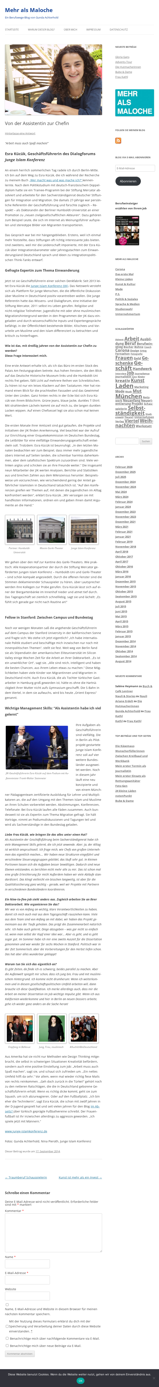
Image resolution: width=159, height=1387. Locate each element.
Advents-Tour (123, 62)
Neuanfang (131, 400)
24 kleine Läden (125, 791)
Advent (119, 339)
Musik (128, 391)
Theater (129, 417)
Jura (134, 376)
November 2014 (125, 646)
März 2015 (121, 626)
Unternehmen (144, 417)
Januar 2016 (123, 576)
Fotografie (137, 353)
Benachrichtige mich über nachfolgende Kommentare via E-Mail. (55, 1338)
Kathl (119, 721)
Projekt (137, 403)
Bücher (129, 347)
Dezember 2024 (125, 482)
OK (81, 1380)
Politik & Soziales (126, 299)
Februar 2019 (123, 541)
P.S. (117, 294)
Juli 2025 (120, 477)
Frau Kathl (121, 77)
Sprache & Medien (127, 304)
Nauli (143, 696)
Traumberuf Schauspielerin (26, 1177)
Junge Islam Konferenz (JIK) (49, 286)
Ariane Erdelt (124, 701)
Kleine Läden (124, 279)
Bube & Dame (123, 72)
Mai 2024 (121, 492)
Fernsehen (122, 354)
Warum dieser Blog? (41, 29)
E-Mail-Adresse (16, 1273)
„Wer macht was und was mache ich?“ (56, 180)
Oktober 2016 (124, 566)
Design (134, 350)
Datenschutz (119, 29)
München (128, 396)
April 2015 (121, 621)
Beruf (130, 343)
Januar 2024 (123, 507)
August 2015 (123, 601)
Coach (147, 347)
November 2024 (125, 487)
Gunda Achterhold (127, 711)
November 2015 (125, 586)
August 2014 (123, 661)
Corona (120, 269)
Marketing (141, 387)
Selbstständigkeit (130, 410)
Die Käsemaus (124, 746)
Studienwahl (123, 309)
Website (10, 1289)
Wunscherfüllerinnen (130, 751)
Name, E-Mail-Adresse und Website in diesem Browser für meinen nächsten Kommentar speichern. (51, 1311)
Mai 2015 (121, 616)
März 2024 (121, 497)
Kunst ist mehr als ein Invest (80, 1177)
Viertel (132, 421)
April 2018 (121, 551)
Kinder (141, 376)
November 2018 (125, 546)
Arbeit (131, 338)
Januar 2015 (123, 636)
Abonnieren (128, 181)
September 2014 (126, 656)
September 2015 (126, 596)
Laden (124, 385)
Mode (119, 289)
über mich (70, 29)
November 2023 (125, 517)
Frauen (124, 357)
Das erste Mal (124, 274)
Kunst (138, 380)
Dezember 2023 (125, 512)
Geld (137, 358)
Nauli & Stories (125, 696)
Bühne (138, 347)
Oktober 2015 (124, 591)
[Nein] (154, 1378)
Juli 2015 (120, 606)
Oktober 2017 (124, 556)
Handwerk (142, 368)
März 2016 (121, 571)
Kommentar (14, 1211)
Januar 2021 (123, 536)
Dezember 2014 (125, 641)
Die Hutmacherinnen (128, 67)
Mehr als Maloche (29, 10)
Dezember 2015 (125, 581)
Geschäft (129, 365)
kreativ (122, 380)
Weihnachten (134, 423)
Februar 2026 (123, 467)
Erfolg (143, 350)
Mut (137, 391)
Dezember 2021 (125, 522)
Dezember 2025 (125, 472)
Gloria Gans (122, 57)
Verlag (119, 421)
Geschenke (132, 360)
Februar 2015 (123, 631)
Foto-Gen (121, 786)
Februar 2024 (123, 502)
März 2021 (121, 527)
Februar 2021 (123, 531)
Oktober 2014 (124, 651)
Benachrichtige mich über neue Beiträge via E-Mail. (45, 1346)
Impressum (93, 29)
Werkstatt (144, 426)
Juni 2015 (121, 611)
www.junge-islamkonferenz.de (26, 1131)
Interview (120, 373)
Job (130, 373)
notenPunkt (123, 796)
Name (10, 1257)
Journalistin (123, 376)
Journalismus (142, 373)
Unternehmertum (127, 314)
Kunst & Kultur (125, 284)
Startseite (12, 29)
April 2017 (121, 561)
